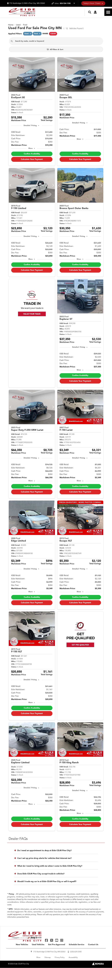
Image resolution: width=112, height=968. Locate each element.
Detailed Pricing (30, 125)
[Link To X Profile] (51, 940)
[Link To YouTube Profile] (57, 940)
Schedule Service (76, 945)
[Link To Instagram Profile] (62, 940)
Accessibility (73, 957)
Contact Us (93, 945)
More (30, 148)
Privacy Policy (60, 957)
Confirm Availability (32, 154)
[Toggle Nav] (108, 12)
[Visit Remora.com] (98, 965)
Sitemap (48, 957)
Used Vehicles (38, 945)
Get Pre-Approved (56, 945)
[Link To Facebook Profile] (46, 940)
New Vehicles (22, 945)
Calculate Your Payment (32, 159)
